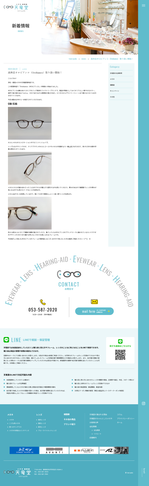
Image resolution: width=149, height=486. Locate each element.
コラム (119, 414)
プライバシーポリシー (125, 418)
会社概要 (97, 430)
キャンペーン (114, 91)
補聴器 (112, 85)
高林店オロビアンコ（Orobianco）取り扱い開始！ (35, 72)
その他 (112, 97)
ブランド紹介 (69, 424)
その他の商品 (69, 419)
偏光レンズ (42, 420)
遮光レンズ (42, 427)
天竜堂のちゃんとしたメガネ (101, 418)
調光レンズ (42, 423)
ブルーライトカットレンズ (47, 430)
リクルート (97, 434)
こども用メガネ (14, 423)
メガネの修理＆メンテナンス (19, 430)
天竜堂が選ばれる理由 (98, 414)
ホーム (119, 422)
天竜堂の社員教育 (116, 73)
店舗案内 (93, 437)
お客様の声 (94, 422)
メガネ (24, 69)
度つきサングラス (15, 427)
